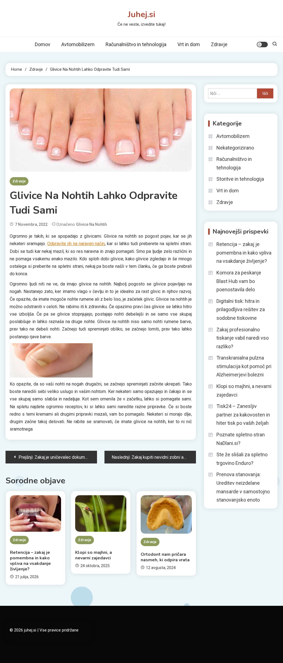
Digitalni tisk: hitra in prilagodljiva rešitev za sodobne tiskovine (240, 309)
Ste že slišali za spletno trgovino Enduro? (242, 459)
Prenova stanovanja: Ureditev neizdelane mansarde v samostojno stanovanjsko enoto (243, 487)
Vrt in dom (188, 44)
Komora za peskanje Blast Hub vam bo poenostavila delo (238, 281)
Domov (42, 44)
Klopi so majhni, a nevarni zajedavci (93, 555)
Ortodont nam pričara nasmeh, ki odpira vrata (165, 557)
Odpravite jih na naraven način (76, 243)
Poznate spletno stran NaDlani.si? (240, 439)
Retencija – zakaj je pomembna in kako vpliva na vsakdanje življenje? (30, 561)
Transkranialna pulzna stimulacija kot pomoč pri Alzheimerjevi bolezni (243, 366)
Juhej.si (141, 14)
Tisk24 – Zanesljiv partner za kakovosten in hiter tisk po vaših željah (243, 414)
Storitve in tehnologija (240, 179)
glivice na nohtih (91, 224)
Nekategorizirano (235, 148)
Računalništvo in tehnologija (136, 44)
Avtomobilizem (78, 44)
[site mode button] (262, 44)
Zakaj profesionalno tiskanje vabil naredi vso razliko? (242, 338)
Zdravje (219, 44)
